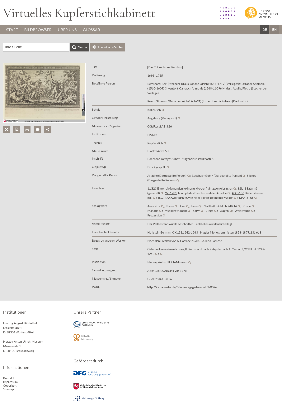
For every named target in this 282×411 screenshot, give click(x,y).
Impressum (10, 382)
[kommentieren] (37, 129)
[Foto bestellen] (18, 125)
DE (265, 29)
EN (274, 29)
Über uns (67, 29)
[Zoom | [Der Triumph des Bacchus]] (8, 125)
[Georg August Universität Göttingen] (105, 327)
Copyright (9, 385)
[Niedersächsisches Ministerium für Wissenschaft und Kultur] (105, 389)
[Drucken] (29, 125)
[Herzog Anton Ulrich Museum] (257, 18)
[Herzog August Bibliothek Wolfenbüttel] (223, 18)
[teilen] (47, 129)
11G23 (152, 188)
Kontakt (8, 378)
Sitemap (8, 389)
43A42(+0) (245, 197)
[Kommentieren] (39, 125)
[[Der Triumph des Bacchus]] (44, 121)
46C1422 (163, 197)
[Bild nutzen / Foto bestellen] (16, 129)
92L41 (242, 188)
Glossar (91, 29)
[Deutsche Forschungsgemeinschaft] (105, 376)
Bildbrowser (38, 29)
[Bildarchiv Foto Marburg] (105, 340)
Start (12, 29)
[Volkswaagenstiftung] (105, 401)
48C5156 (238, 193)
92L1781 (171, 193)
